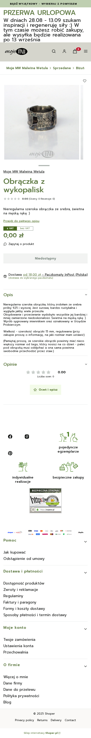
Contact (70, 720)
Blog (7, 702)
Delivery (56, 720)
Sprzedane (62, 68)
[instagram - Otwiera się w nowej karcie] (27, 436)
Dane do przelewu (19, 689)
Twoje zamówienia (19, 639)
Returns (42, 720)
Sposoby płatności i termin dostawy (35, 615)
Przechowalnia (15, 652)
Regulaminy (13, 596)
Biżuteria (83, 68)
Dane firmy (12, 683)
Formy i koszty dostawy (24, 608)
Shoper (50, 714)
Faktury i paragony (19, 602)
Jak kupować (14, 552)
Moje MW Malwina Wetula (27, 68)
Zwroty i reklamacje (20, 589)
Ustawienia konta (18, 646)
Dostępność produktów (23, 583)
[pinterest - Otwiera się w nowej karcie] (10, 453)
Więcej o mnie (15, 677)
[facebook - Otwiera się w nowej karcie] (10, 436)
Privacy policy (24, 720)
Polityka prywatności (21, 696)
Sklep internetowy (41, 733)
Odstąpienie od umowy (24, 558)
